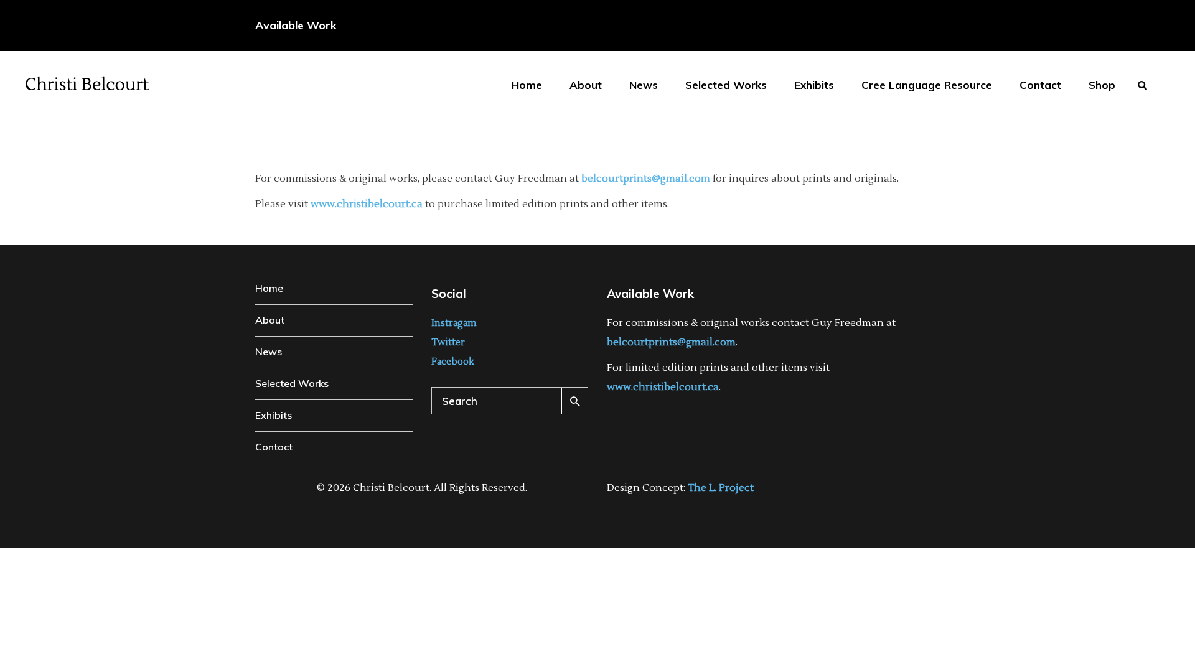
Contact (274, 447)
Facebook (452, 362)
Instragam (454, 323)
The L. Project (721, 488)
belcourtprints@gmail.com (645, 178)
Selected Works (292, 383)
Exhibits (273, 415)
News (268, 351)
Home (269, 288)
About (269, 320)
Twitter (448, 342)
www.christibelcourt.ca (367, 204)
